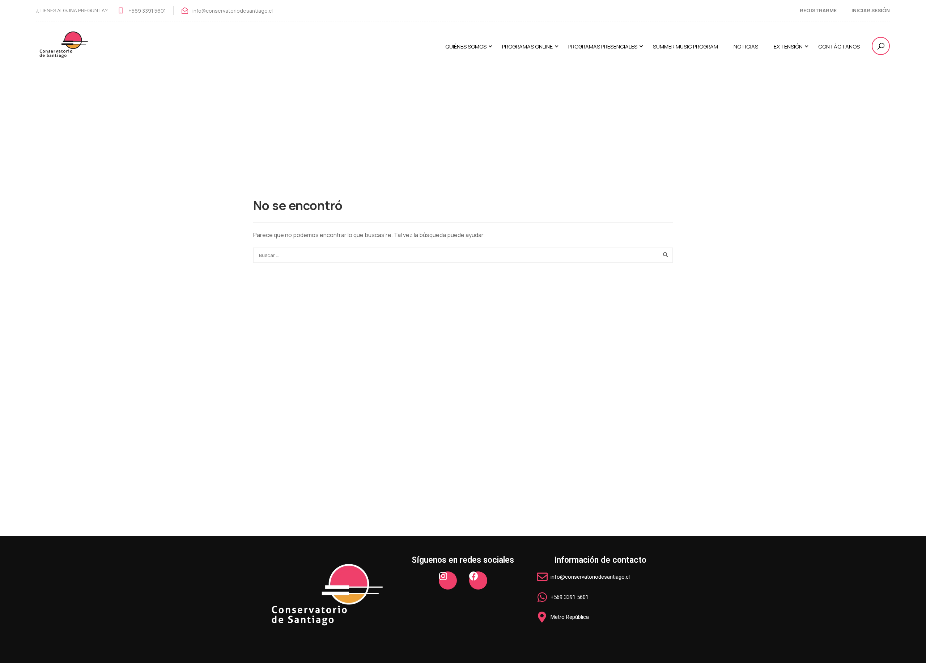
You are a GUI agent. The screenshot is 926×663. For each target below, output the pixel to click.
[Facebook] (478, 580)
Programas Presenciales (602, 46)
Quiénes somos (466, 46)
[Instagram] (448, 580)
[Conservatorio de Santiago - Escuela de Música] (63, 49)
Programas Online (527, 46)
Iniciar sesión (870, 10)
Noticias (746, 46)
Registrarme (818, 10)
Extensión (788, 46)
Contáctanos (839, 46)
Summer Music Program (685, 46)
